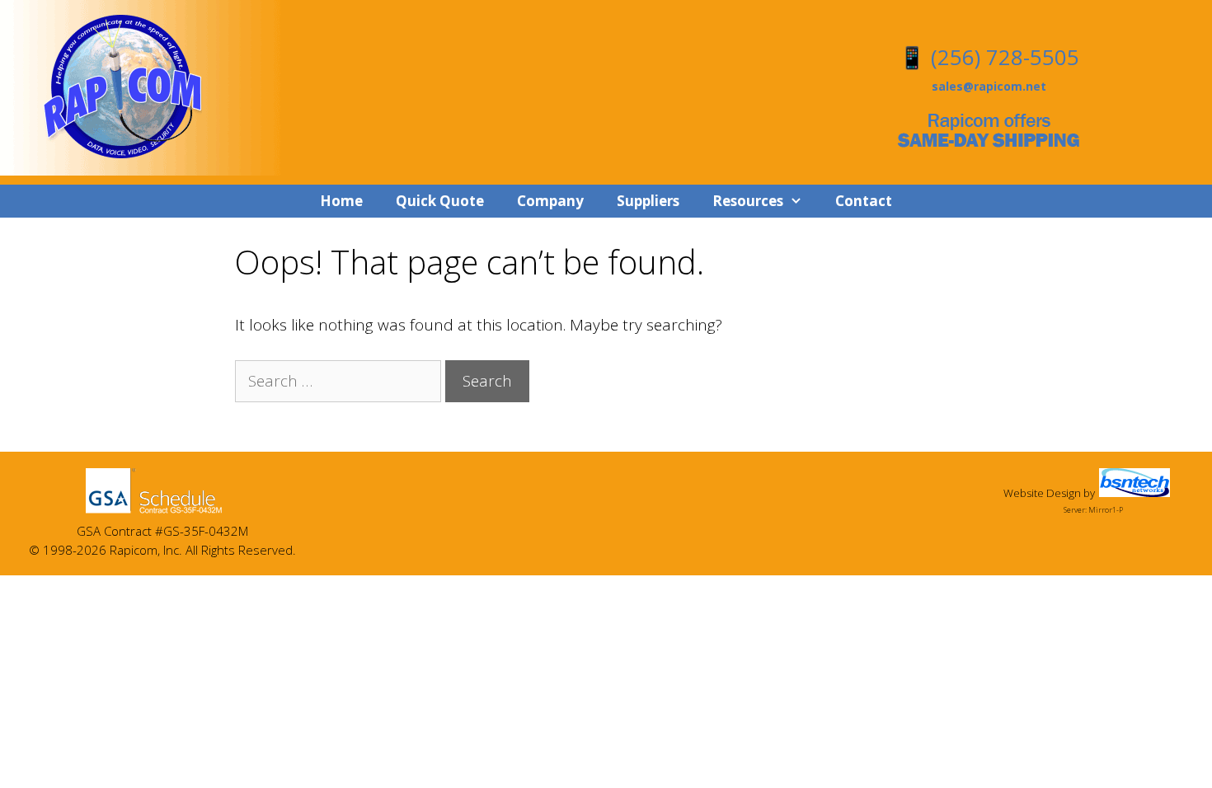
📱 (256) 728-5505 (989, 57)
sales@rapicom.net (989, 86)
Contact (863, 200)
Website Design (1042, 492)
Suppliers (648, 200)
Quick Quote (440, 200)
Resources (747, 200)
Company (550, 200)
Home (341, 200)
